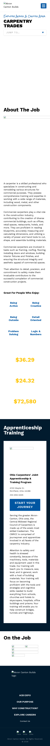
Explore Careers (25, 714)
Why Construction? (25, 708)
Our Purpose (25, 701)
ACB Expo (25, 695)
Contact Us (25, 721)
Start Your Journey (25, 505)
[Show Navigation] (43, 5)
